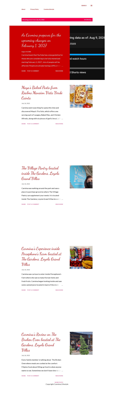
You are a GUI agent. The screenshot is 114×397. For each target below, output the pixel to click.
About (23, 9)
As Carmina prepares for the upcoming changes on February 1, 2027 (41, 40)
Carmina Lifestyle (49, 9)
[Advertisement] (42, 145)
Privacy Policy (34, 9)
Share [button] (24, 71)
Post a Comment (33, 71)
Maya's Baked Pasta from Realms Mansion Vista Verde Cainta (42, 92)
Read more (59, 71)
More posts (59, 382)
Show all (88, 19)
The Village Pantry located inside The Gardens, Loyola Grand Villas (40, 173)
